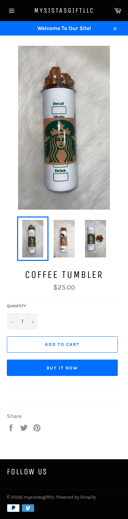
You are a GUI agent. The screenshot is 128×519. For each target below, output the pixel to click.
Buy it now (62, 367)
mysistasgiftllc (64, 10)
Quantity (16, 306)
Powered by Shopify (76, 497)
